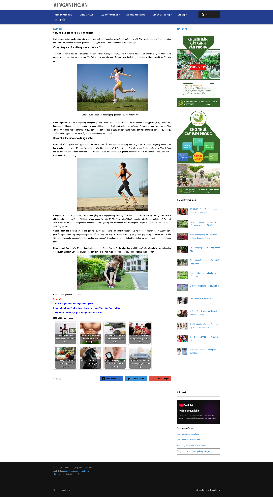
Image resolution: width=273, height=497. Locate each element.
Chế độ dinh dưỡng (161, 14)
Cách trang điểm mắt (185, 428)
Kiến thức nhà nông (63, 14)
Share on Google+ (162, 379)
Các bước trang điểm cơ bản (188, 440)
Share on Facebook (113, 379)
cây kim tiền (69, 471)
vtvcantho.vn (70, 5)
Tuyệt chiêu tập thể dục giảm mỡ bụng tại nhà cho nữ (77, 312)
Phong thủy (60, 19)
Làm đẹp (181, 14)
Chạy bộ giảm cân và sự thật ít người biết (73, 32)
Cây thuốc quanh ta (109, 14)
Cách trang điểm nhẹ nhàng (188, 434)
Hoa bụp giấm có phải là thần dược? (191, 445)
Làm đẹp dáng (61, 29)
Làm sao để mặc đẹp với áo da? (202, 298)
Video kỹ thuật (86, 14)
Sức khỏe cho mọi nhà (135, 14)
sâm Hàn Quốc (183, 29)
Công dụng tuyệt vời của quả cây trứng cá (193, 451)
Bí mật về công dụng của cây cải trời (204, 286)
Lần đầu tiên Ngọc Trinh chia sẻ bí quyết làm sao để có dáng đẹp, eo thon (86, 308)
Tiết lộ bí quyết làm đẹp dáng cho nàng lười (73, 303)
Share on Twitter (138, 379)
